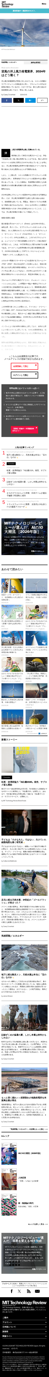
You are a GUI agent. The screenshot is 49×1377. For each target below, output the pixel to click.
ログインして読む (20, 375)
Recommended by (32, 733)
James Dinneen (8, 996)
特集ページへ (36, 551)
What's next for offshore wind (9, 68)
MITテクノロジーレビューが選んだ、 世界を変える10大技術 (23, 1239)
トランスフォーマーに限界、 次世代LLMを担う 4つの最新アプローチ (27, 504)
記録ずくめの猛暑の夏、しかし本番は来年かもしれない (27, 481)
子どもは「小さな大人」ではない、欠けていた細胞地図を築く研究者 (23, 841)
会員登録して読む (20, 366)
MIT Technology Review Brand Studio (14, 801)
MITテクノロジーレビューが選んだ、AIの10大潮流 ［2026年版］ (23, 527)
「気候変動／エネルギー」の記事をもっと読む (26, 1129)
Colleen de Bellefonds (10, 861)
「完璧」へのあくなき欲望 (28, 1179)
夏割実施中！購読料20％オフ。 (24, 11)
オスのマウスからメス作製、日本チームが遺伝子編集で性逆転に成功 (27, 492)
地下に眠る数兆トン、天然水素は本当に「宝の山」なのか (27, 454)
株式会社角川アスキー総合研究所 (25, 1352)
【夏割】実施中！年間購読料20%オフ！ (23, 430)
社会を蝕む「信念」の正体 (28, 1204)
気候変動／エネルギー (9, 62)
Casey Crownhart (9, 95)
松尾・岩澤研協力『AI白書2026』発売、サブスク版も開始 (27, 468)
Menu (44, 4)
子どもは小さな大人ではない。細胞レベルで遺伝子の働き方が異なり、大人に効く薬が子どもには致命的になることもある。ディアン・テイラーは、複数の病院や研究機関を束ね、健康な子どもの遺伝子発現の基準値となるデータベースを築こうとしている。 (23, 851)
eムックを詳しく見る (36, 1224)
